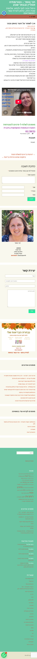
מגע (30, 487)
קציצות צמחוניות (29, 639)
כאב (32, 597)
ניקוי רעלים (30, 490)
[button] (4, 655)
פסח (31, 492)
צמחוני (25, 493)
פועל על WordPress (30, 655)
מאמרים (33, 30)
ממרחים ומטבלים (28, 611)
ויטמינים (25, 478)
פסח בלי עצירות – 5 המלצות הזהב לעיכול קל (23, 378)
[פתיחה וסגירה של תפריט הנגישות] (4, 13)
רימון (23, 497)
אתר (34, 195)
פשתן (28, 493)
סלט (24, 490)
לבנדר (18, 484)
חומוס (22, 478)
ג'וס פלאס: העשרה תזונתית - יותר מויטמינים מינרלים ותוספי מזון (19, 423)
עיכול (32, 636)
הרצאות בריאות (31, 432)
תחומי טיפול (30, 644)
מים (28, 487)
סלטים (31, 630)
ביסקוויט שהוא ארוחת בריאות (14, 157)
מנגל (26, 487)
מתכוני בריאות (31, 426)
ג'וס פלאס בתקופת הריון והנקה (27, 392)
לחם (32, 487)
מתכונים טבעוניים (28, 622)
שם (33, 187)
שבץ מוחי (29, 499)
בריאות (27, 476)
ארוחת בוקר (20, 473)
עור (32, 633)
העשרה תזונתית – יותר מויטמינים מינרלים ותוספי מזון (25, 588)
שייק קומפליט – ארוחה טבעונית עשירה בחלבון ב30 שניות (20, 387)
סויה (26, 490)
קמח (22, 493)
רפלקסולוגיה (19, 497)
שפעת (20, 499)
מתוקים (31, 616)
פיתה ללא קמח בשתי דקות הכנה (26, 381)
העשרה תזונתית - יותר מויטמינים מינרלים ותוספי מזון (20, 28)
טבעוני (24, 482)
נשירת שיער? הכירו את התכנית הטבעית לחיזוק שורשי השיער (19, 389)
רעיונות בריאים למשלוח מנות (23, 154)
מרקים (31, 614)
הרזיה (32, 478)
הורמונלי (31, 581)
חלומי (26, 480)
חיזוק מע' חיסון (30, 480)
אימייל (33, 191)
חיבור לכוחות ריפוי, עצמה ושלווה (26, 384)
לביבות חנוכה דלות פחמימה (27, 398)
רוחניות (29, 496)
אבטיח (32, 473)
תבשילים (31, 642)
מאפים (31, 605)
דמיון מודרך (21, 476)
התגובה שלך (31, 175)
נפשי (32, 628)
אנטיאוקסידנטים (27, 473)
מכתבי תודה (30, 608)
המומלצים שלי (29, 584)
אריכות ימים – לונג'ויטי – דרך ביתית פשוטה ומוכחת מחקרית (19, 375)
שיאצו (23, 499)
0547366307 (14, 255)
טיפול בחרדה (30, 484)
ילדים (26, 484)
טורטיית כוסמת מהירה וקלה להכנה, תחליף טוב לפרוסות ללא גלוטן (25, 565)
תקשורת (24, 501)
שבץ (32, 499)
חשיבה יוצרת (30, 482)
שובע (26, 499)
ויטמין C (29, 478)
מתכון (20, 487)
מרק (24, 487)
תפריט (33, 16)
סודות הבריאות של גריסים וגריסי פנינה (25, 401)
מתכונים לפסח (29, 625)
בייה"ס (32, 476)
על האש (18, 490)
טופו (21, 482)
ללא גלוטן (30, 600)
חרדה (23, 480)
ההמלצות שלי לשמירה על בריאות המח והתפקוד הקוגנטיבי (20, 395)
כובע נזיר (22, 484)
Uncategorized (29, 578)
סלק (21, 490)
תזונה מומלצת (29, 501)
